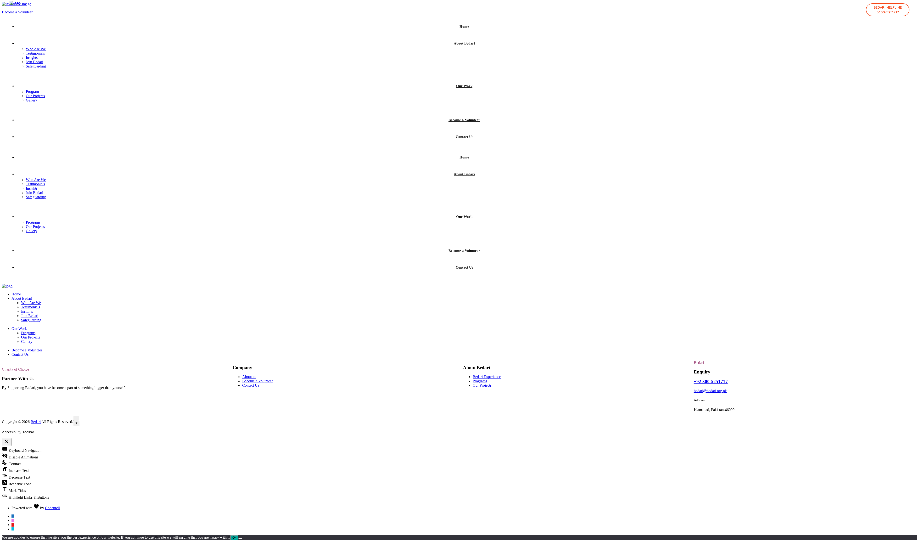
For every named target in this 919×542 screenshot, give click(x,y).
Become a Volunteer (464, 120)
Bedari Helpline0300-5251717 (888, 9)
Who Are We (36, 49)
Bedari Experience (487, 377)
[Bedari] (15, 3)
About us (249, 377)
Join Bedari (34, 62)
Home (464, 26)
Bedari (36, 422)
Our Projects (35, 96)
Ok (234, 537)
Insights (32, 58)
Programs (33, 92)
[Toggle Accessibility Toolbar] (76, 423)
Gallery (31, 100)
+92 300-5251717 (711, 381)
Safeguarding (36, 66)
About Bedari (464, 43)
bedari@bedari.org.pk (710, 391)
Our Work (464, 86)
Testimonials (35, 53)
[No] (240, 538)
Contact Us (464, 137)
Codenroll (52, 508)
